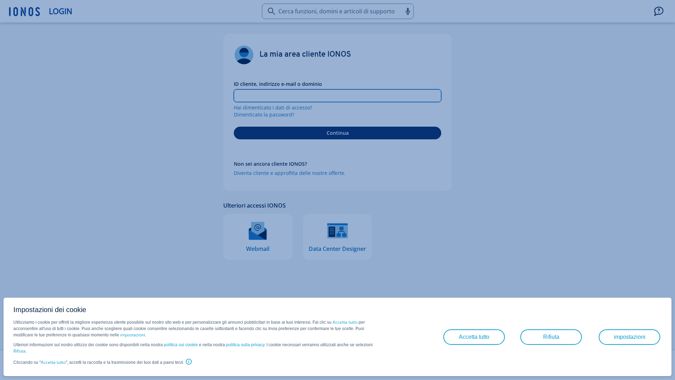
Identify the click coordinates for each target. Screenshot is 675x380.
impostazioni (132, 335)
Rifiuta (19, 351)
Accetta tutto (345, 322)
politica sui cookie (181, 344)
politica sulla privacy (245, 344)
